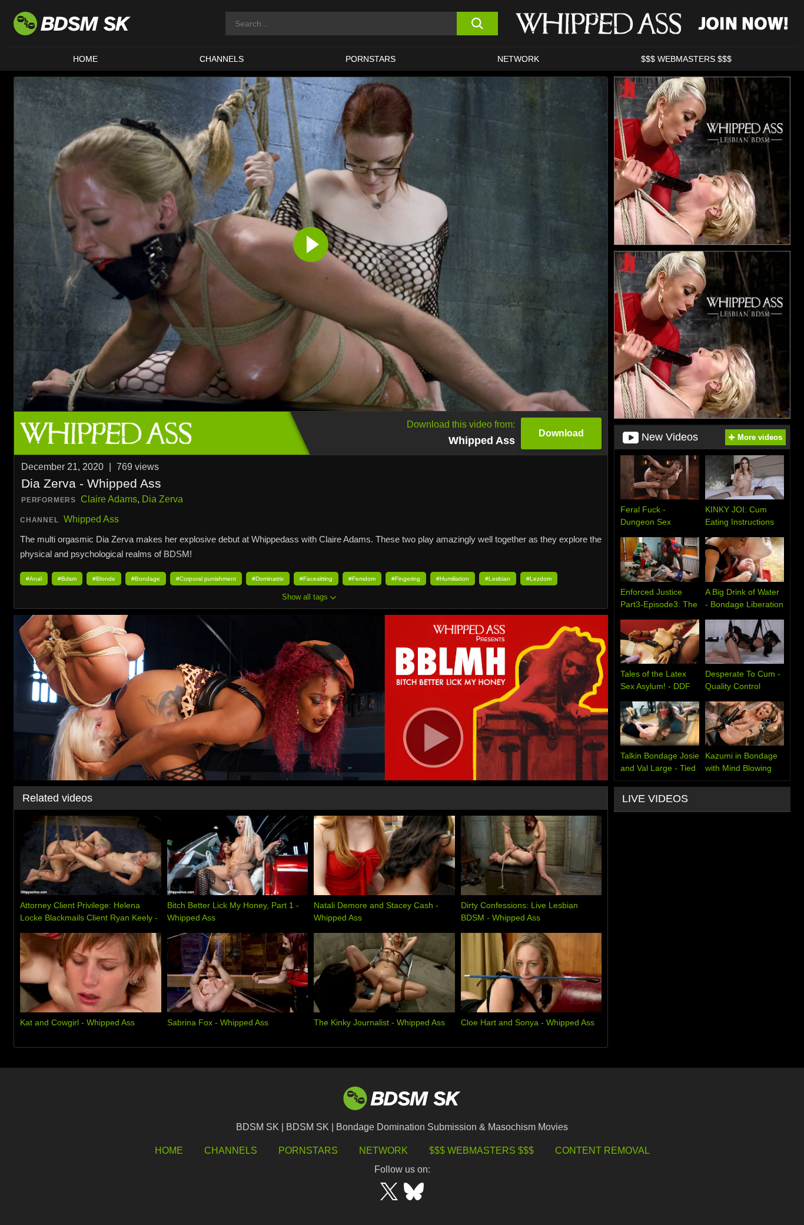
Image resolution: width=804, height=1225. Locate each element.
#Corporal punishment (206, 578)
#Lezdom (538, 578)
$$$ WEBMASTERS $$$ (686, 59)
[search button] (477, 23)
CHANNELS (222, 59)
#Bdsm (67, 578)
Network (518, 59)
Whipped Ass (91, 519)
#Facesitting (316, 578)
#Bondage (145, 578)
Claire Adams (109, 499)
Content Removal (602, 1150)
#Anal (34, 578)
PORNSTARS (370, 59)
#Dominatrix (268, 578)
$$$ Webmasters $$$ (481, 1150)
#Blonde (103, 578)
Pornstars (308, 1150)
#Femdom (362, 578)
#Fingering (405, 578)
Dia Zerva (162, 499)
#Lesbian (497, 578)
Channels (230, 1150)
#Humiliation (452, 578)
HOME (85, 59)
